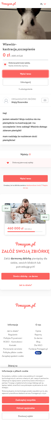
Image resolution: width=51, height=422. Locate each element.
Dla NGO (38, 345)
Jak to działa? (25, 285)
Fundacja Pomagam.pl (38, 349)
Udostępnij (25, 82)
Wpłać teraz (25, 73)
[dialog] (25, 395)
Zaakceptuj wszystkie (25, 399)
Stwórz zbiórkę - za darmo (25, 276)
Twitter (13, 312)
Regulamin (12, 334)
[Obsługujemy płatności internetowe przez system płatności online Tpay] (38, 352)
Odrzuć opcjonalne (25, 408)
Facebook (5, 312)
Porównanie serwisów (12, 349)
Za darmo (38, 338)
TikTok (37, 312)
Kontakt (12, 345)
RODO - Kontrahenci (12, 341)
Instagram (21, 312)
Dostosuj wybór (25, 416)
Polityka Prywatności (13, 338)
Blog (38, 341)
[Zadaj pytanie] (44, 100)
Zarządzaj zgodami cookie (13, 356)
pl (41, 4)
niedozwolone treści (33, 185)
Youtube (46, 312)
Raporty (38, 334)
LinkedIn (29, 312)
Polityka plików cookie (12, 352)
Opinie (38, 331)
